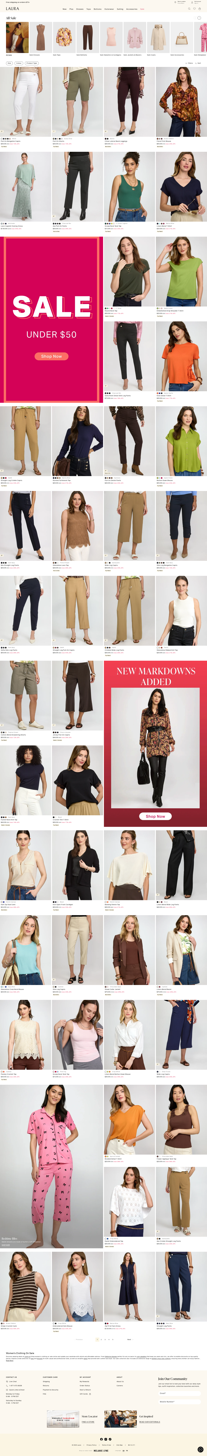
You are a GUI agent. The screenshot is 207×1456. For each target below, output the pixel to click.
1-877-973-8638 (15, 1385)
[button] (195, 18)
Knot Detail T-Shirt (164, 396)
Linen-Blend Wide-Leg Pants (168, 904)
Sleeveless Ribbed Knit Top (167, 650)
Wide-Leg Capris (111, 565)
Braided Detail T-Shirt (113, 1159)
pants (85, 1358)
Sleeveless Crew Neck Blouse (12, 989)
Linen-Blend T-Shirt (164, 226)
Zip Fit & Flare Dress (113, 1326)
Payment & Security (50, 1390)
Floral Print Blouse (164, 141)
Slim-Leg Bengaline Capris (167, 565)
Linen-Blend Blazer (164, 989)
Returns (46, 1385)
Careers (120, 1385)
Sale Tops (56, 55)
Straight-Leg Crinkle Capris (11, 480)
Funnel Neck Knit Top (9, 820)
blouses (39, 1358)
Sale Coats (151, 55)
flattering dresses (111, 1356)
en (123, 1450)
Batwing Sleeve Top (112, 904)
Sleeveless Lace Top (61, 565)
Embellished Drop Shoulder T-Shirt (170, 311)
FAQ (44, 1394)
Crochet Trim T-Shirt (61, 820)
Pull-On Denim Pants (113, 480)
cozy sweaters (142, 1356)
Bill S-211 (131, 1445)
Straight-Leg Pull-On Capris (63, 650)
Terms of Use (106, 1445)
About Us (120, 1381)
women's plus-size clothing (161, 1358)
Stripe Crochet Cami (9, 1326)
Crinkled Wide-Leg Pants (114, 650)
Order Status (85, 1385)
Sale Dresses (35, 55)
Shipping (46, 1381)
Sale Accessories (177, 55)
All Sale (9, 55)
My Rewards (84, 1381)
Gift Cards (84, 1394)
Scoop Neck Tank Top (113, 226)
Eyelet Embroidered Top (114, 1241)
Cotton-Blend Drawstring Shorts (13, 735)
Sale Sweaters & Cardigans (110, 55)
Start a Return (85, 1390)
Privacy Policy (91, 1445)
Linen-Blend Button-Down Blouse (118, 1074)
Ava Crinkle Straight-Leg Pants (169, 1241)
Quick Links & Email (16, 1390)
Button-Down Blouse (165, 480)
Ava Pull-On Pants (60, 226)
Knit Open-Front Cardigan (63, 904)
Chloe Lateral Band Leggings (116, 141)
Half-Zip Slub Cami (8, 904)
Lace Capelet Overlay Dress (12, 226)
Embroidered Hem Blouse (62, 1326)
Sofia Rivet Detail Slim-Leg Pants (118, 396)
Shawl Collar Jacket (112, 989)
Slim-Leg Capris (59, 989)
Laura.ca (27, 1356)
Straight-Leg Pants (164, 1326)
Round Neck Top (111, 311)
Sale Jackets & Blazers (132, 55)
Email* (163, 1393)
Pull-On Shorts (58, 141)
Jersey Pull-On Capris (61, 735)
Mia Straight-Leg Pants (10, 565)
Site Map (120, 1445)
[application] (200, 1449)
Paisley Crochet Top (8, 1074)
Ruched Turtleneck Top (62, 480)
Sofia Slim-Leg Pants (9, 650)
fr (127, 1450)
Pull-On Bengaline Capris (10, 141)
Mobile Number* (167, 1402)
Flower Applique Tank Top (166, 1159)
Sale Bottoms (82, 55)
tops (32, 1358)
